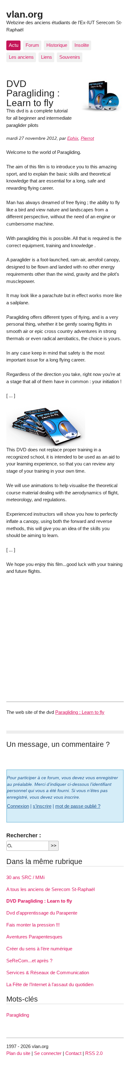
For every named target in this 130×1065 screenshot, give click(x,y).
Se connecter (48, 1053)
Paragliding (17, 1015)
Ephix (72, 138)
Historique (56, 45)
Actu (13, 45)
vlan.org (24, 14)
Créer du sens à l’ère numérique (39, 948)
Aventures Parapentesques (34, 936)
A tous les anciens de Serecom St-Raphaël (50, 889)
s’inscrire (42, 806)
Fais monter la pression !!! (33, 924)
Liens (46, 57)
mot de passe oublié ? (77, 806)
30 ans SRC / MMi (25, 877)
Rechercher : (23, 835)
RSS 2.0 (94, 1053)
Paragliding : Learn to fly (79, 712)
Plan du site (18, 1053)
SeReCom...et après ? (29, 960)
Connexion (18, 806)
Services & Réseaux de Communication (47, 972)
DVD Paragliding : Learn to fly (39, 901)
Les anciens (21, 57)
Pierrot (87, 138)
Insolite (81, 45)
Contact (73, 1053)
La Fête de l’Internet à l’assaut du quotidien (49, 984)
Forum (32, 45)
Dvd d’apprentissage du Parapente (41, 913)
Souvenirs (69, 57)
